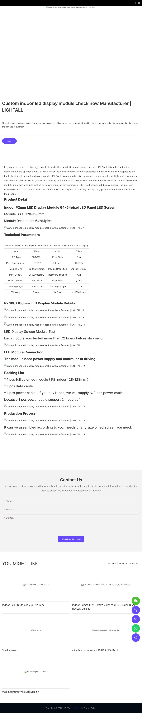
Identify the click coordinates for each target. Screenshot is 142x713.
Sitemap (78, 708)
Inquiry (9, 141)
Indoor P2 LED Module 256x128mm (23, 604)
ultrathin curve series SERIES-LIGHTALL (95, 650)
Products (112, 563)
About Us (134, 563)
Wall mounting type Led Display (20, 691)
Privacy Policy (90, 708)
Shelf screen (9, 650)
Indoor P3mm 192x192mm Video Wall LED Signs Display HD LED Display (105, 606)
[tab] (71, 160)
